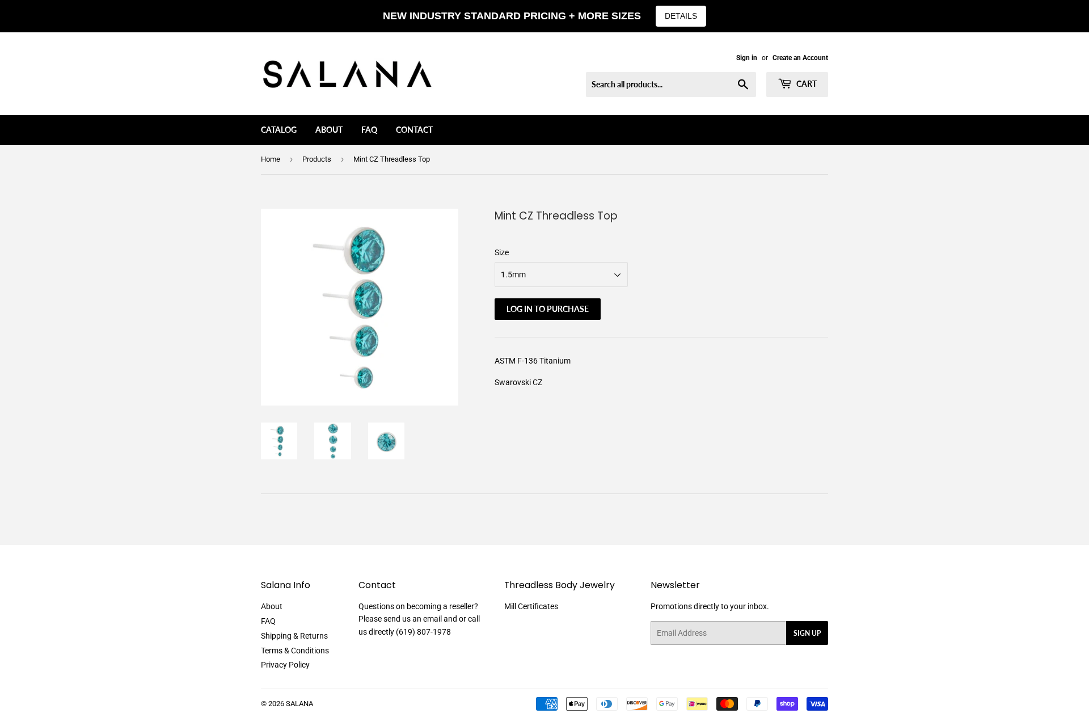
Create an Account (800, 58)
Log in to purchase (547, 309)
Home (270, 159)
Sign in (746, 58)
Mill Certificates (531, 606)
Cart (806, 83)
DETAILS (681, 15)
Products (316, 159)
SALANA (299, 703)
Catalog (279, 129)
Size (502, 252)
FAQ (369, 129)
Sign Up (807, 633)
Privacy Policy (285, 664)
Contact (414, 129)
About (329, 129)
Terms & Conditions (295, 650)
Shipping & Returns (294, 635)
